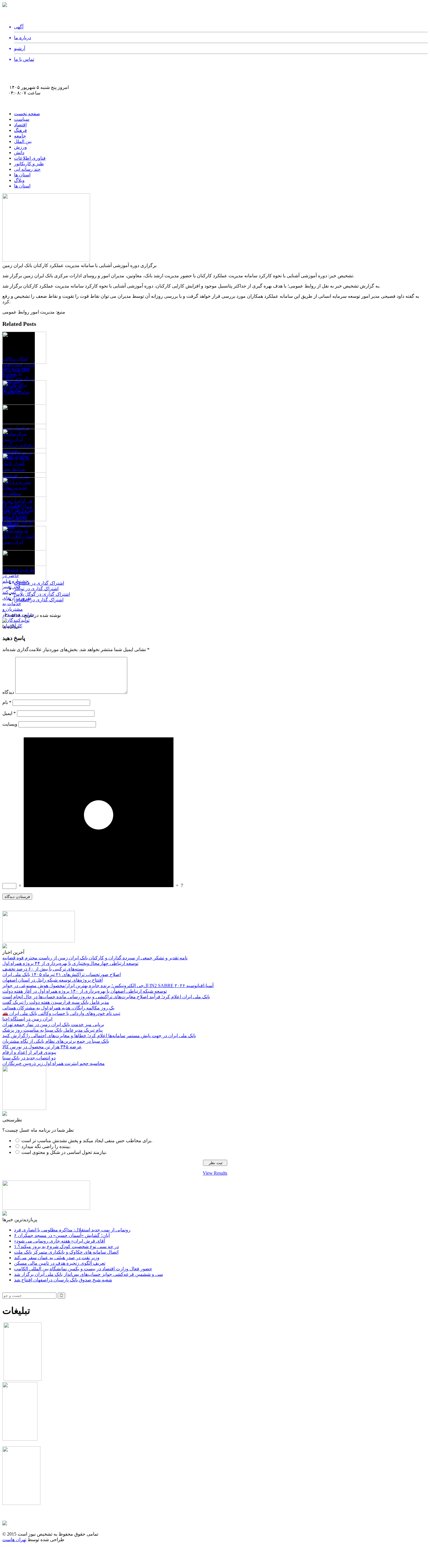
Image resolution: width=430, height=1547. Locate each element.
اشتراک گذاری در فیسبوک (39, 583)
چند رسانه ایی (27, 169)
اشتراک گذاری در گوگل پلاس (42, 594)
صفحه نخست (27, 113)
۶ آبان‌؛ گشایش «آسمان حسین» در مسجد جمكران (62, 1235)
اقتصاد (20, 124)
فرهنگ (20, 130)
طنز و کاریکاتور (29, 163)
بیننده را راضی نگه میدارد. (46, 1146)
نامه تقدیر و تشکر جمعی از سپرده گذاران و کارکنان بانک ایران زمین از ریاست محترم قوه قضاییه (326, 10)
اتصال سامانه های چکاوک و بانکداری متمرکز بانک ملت (66, 1252)
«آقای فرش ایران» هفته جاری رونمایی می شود (59, 1240)
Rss (8, 98)
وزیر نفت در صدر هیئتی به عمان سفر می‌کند (56, 1257)
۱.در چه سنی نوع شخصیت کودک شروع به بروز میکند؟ (66, 1246)
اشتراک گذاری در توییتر (36, 588)
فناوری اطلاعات (30, 158)
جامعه (20, 135)
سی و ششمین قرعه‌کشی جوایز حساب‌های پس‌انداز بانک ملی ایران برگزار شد (88, 1274)
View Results (215, 1173)
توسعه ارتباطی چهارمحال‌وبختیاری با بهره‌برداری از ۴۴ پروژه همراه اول (164, 10)
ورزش (20, 146)
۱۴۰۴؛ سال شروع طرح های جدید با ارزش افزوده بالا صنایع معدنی (18, 515)
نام (6, 702)
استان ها (22, 174)
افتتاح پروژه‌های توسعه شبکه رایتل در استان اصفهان (52, 16)
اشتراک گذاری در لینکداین (38, 599)
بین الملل (23, 141)
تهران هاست (14, 1539)
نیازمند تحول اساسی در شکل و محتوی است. (64, 1152)
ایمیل (9, 713)
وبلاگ (19, 180)
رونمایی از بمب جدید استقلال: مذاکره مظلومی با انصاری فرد (72, 1229)
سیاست (21, 119)
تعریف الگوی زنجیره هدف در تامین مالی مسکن (59, 1263)
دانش (19, 152)
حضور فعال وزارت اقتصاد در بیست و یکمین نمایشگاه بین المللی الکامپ (83, 1268)
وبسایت (9, 724)
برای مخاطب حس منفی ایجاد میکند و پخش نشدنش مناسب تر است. (86, 1140)
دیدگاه (8, 692)
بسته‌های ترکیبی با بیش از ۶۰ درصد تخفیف (54, 10)
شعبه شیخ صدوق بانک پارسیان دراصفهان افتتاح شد (63, 1279)
